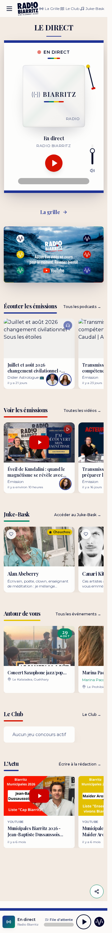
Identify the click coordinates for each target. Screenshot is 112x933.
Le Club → (91, 714)
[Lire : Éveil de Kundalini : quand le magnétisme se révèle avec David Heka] (39, 442)
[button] (39, 659)
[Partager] (97, 891)
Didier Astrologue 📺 (25, 377)
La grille (50, 212)
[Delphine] (65, 379)
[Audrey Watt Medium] (65, 483)
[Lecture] (54, 163)
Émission (15, 481)
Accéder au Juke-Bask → (77, 514)
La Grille (52, 8)
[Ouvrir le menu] (9, 9)
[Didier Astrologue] (52, 379)
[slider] (92, 150)
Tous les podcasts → (82, 306)
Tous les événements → (78, 614)
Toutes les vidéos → (82, 410)
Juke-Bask (95, 8)
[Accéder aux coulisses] (99, 921)
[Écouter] (39, 338)
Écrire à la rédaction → (80, 764)
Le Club (72, 8)
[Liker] (11, 534)
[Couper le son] (92, 171)
